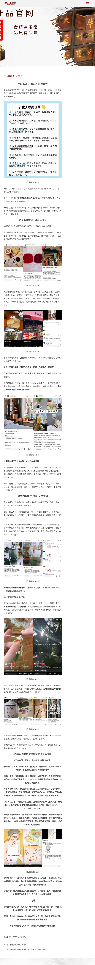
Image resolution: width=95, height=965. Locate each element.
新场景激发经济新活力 (18, 945)
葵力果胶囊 (9, 76)
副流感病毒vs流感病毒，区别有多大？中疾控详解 (28, 949)
